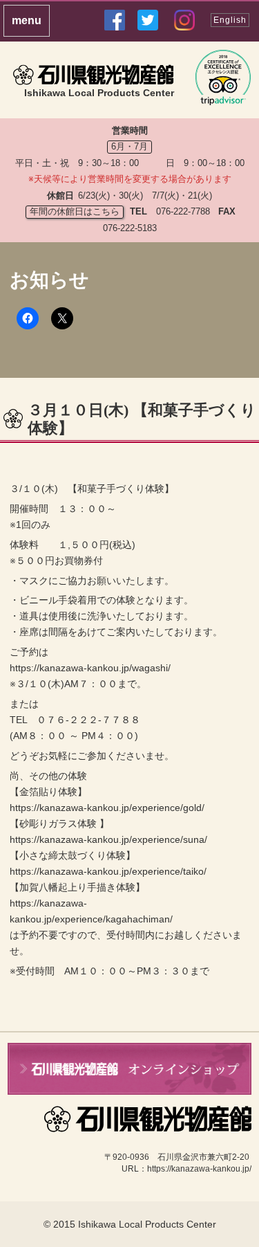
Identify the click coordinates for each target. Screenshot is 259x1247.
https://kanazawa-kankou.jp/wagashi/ (90, 667)
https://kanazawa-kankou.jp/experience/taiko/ (108, 871)
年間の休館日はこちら (74, 211)
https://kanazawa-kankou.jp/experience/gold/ (107, 807)
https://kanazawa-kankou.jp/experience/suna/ (108, 839)
